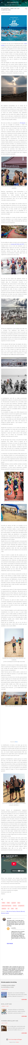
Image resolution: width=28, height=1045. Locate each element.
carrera (14, 905)
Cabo (18, 902)
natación (4, 908)
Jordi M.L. (13, 928)
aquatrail (14, 902)
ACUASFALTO (12, 2)
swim (12, 908)
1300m (3, 902)
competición (21, 905)
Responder (10, 943)
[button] (26, 9)
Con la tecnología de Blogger (15, 1039)
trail (16, 908)
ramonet (9, 918)
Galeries (17, 1042)
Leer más (24, 999)
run (8, 908)
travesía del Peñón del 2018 (17, 244)
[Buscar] (26, 3)
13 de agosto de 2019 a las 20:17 (18, 918)
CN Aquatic (22, 123)
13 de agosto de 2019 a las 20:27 (18, 929)
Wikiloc (16, 741)
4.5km (8, 902)
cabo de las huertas (6, 905)
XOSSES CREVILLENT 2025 (9, 1020)
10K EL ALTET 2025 (6, 1004)
